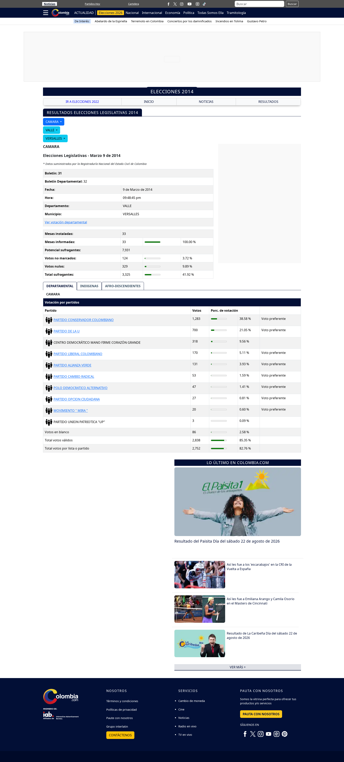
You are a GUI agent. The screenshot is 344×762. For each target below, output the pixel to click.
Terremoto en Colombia (147, 21)
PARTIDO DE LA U (67, 331)
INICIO (149, 101)
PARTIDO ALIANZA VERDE (72, 365)
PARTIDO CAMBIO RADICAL (74, 377)
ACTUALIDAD (84, 13)
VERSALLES (54, 138)
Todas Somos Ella (210, 13)
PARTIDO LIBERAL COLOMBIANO (78, 354)
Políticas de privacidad (121, 709)
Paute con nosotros (119, 718)
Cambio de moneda (191, 701)
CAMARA (52, 122)
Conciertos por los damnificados (189, 21)
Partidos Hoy (92, 4)
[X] (175, 4)
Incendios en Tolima (229, 21)
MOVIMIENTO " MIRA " (71, 411)
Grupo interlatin (117, 726)
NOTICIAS (206, 101)
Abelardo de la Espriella (111, 21)
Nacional (132, 13)
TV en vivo (185, 735)
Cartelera (133, 4)
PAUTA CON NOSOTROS (261, 714)
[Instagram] (181, 4)
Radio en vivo (187, 726)
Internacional (152, 13)
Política (188, 13)
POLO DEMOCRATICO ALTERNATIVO (81, 388)
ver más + (238, 667)
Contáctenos (120, 735)
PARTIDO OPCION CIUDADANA (77, 399)
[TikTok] (204, 4)
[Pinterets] (284, 732)
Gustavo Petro (257, 21)
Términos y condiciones (122, 701)
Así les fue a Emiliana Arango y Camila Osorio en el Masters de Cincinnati (260, 601)
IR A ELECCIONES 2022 (82, 101)
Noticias (49, 4)
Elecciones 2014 (172, 91)
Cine (181, 709)
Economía (172, 13)
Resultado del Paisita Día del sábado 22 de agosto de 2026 (227, 541)
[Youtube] (190, 4)
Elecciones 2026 (110, 13)
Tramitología (236, 13)
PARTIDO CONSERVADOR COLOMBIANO (84, 320)
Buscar (292, 4)
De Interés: (82, 21)
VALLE (50, 130)
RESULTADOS (268, 101)
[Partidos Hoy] (197, 4)
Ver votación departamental (66, 222)
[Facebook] (168, 4)
